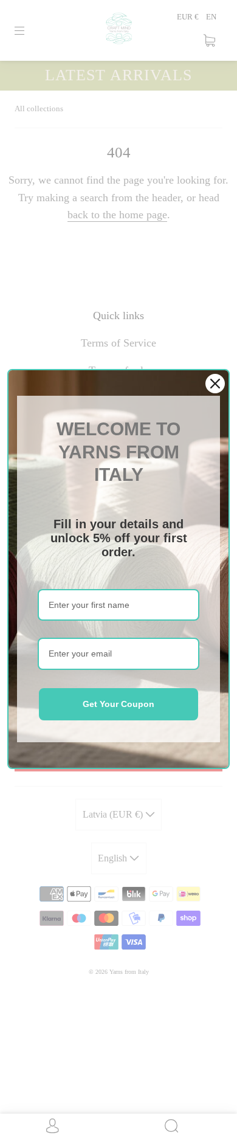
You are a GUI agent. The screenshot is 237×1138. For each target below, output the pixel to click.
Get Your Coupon (118, 704)
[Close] (215, 383)
